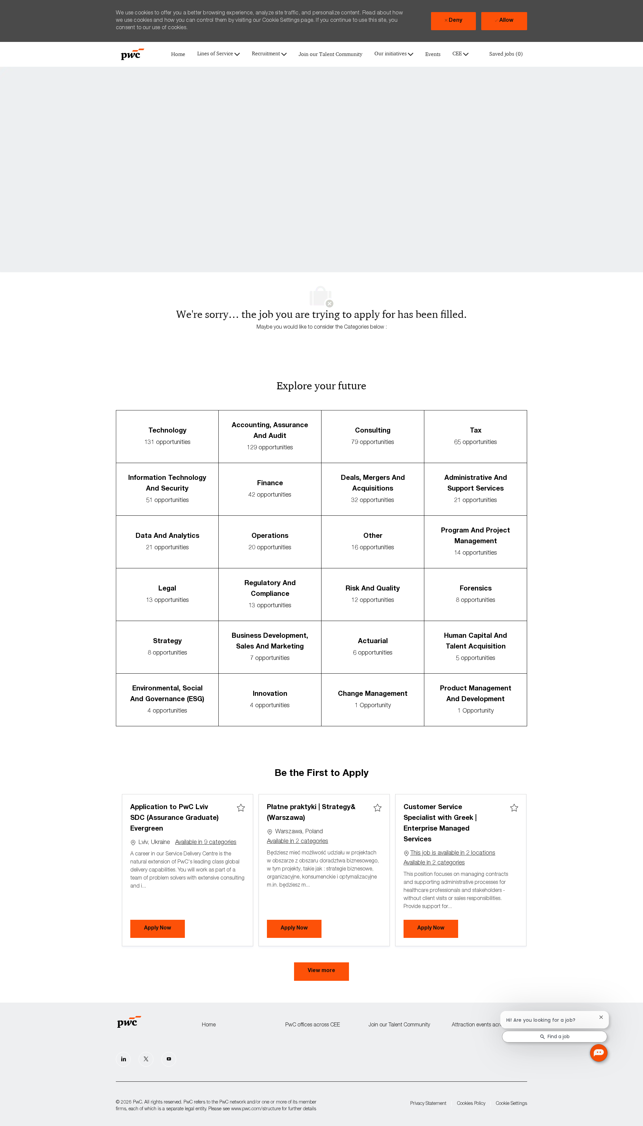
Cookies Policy (471, 1104)
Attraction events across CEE (485, 1025)
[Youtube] (168, 1059)
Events (432, 54)
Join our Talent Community (330, 54)
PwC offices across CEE (312, 1025)
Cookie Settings (511, 1104)
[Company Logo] (132, 54)
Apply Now (164, 928)
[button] (321, 971)
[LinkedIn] (123, 1059)
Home (178, 54)
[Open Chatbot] (599, 1053)
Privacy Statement (428, 1104)
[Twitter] (146, 1059)
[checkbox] (241, 808)
